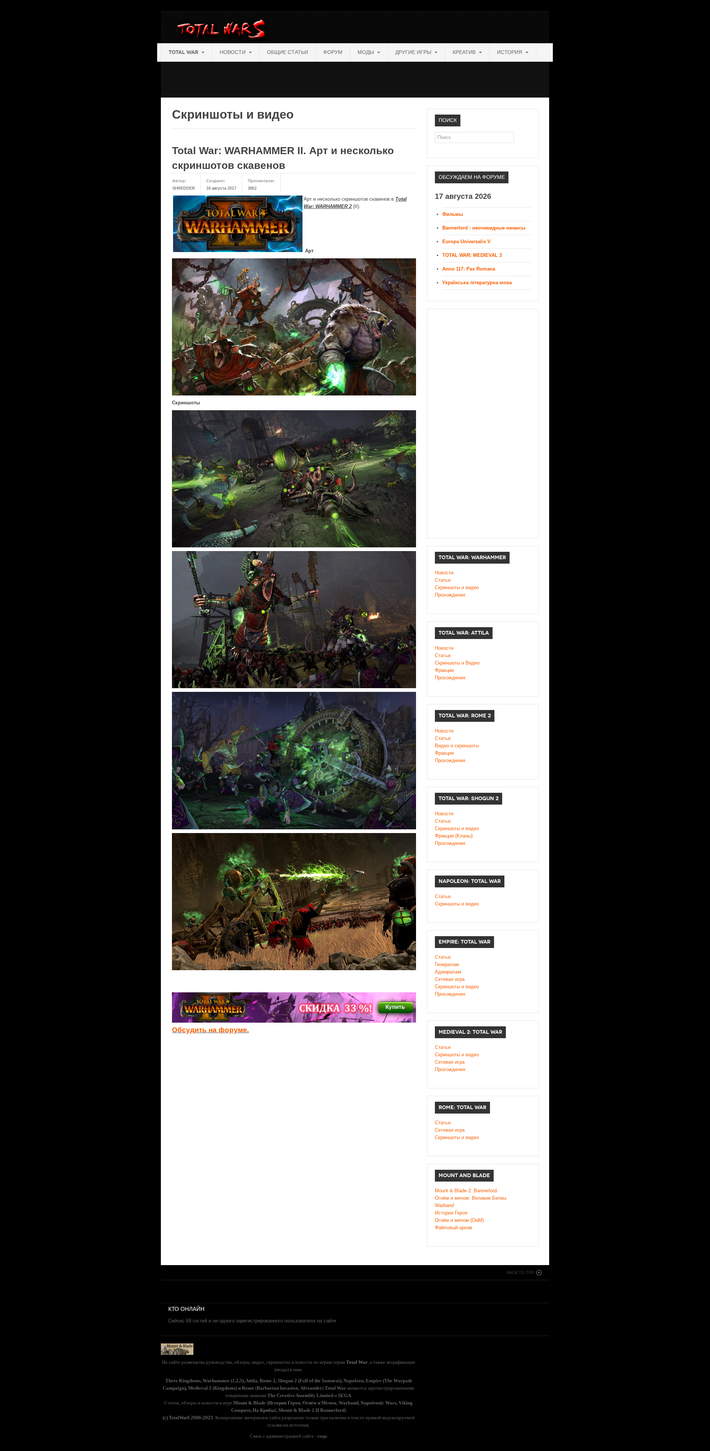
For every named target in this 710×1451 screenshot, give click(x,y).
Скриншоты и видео (457, 587)
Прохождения (450, 595)
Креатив (465, 52)
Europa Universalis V (466, 241)
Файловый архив (453, 1227)
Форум (332, 52)
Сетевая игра (449, 979)
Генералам (447, 964)
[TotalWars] (223, 30)
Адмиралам (448, 972)
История (510, 52)
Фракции (444, 670)
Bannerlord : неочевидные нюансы (483, 228)
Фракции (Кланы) (454, 836)
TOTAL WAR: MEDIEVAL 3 (472, 255)
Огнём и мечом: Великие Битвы (470, 1198)
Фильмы (452, 214)
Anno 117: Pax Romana (468, 269)
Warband (444, 1205)
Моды (366, 52)
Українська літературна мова (477, 282)
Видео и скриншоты (457, 745)
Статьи (442, 580)
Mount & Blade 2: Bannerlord (466, 1190)
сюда (322, 1436)
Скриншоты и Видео (457, 663)
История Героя (451, 1213)
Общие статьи (287, 52)
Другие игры (414, 52)
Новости (233, 52)
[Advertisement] (295, 78)
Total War (184, 52)
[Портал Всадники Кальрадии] (177, 1348)
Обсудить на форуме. (210, 1030)
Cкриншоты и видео (457, 828)
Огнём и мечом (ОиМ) (459, 1220)
